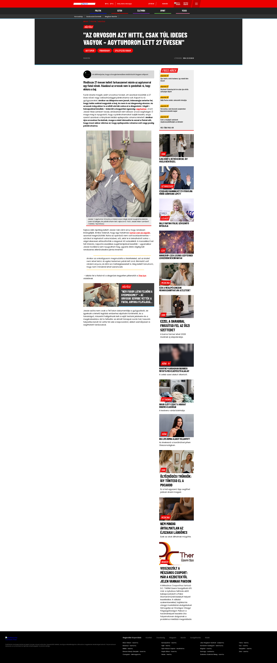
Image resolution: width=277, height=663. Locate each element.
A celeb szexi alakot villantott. (173, 374)
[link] (163, 154)
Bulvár (183, 638)
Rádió (207, 638)
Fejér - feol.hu (165, 646)
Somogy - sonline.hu (207, 651)
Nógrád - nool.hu (206, 648)
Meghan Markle (111, 16)
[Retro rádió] (176, 4)
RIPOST (85, 21)
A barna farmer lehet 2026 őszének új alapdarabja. (173, 335)
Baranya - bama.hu (129, 646)
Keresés (165, 4)
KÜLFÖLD (101, 21)
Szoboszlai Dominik (93, 16)
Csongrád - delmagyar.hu (132, 654)
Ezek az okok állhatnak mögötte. (175, 536)
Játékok (151, 4)
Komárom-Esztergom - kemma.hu (211, 646)
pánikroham (104, 50)
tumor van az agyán (140, 232)
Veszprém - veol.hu (245, 648)
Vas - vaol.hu (243, 646)
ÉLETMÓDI (141, 10)
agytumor (89, 50)
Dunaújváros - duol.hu (168, 643)
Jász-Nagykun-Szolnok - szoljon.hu (212, 643)
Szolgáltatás (195, 638)
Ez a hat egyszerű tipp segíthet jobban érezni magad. (175, 490)
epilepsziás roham (123, 50)
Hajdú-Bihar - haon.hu (169, 651)
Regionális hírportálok (132, 638)
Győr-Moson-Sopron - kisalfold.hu (172, 648)
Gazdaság (160, 638)
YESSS (184, 10)
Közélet (149, 638)
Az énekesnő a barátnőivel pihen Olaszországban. (175, 444)
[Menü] (196, 4)
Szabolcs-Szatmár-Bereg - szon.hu (212, 654)
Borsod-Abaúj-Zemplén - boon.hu (134, 651)
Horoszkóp (78, 16)
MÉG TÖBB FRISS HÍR (167, 127)
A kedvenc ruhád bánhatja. (172, 410)
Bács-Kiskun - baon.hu (130, 643)
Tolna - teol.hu (244, 643)
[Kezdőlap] (84, 4)
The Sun (142, 275)
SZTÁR (119, 10)
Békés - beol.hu (128, 648)
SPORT (162, 10)
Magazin (172, 638)
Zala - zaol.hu (243, 651)
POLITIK (98, 10)
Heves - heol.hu (166, 654)
